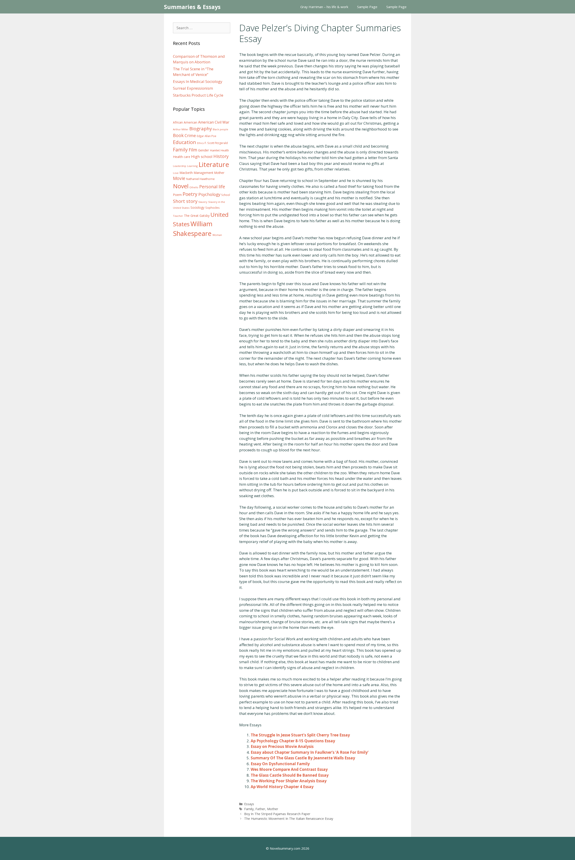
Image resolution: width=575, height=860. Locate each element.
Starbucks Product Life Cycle (198, 95)
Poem (177, 195)
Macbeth (186, 172)
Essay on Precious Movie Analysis (282, 746)
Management (203, 173)
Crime (190, 135)
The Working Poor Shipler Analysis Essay (289, 780)
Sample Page (367, 6)
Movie (179, 178)
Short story (185, 201)
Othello (193, 187)
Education (184, 142)
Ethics (200, 143)
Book (178, 135)
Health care (181, 157)
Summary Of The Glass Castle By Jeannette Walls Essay (303, 757)
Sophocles (212, 208)
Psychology (209, 194)
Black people (220, 129)
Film (193, 150)
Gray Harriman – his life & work (324, 6)
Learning (192, 166)
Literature (214, 164)
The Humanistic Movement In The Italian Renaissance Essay (288, 818)
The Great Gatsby (197, 215)
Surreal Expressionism (193, 88)
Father (260, 809)
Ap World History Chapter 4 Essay (282, 786)
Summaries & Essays (192, 7)
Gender (203, 150)
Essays (249, 804)
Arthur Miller (180, 129)
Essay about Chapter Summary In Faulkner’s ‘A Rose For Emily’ (310, 752)
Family (249, 809)
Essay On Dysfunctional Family (280, 763)
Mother (272, 809)
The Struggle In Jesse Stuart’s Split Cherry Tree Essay (300, 735)
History (221, 156)
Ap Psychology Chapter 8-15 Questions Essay (293, 740)
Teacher (178, 215)
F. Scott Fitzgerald (216, 143)
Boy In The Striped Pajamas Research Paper (277, 814)
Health (225, 150)
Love (176, 173)
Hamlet (215, 150)
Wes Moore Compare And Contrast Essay (289, 769)
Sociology (197, 208)
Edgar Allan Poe (206, 136)
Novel (180, 186)
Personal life (212, 187)
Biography (200, 128)
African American (185, 122)
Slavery (202, 202)
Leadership (179, 166)
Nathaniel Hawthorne (200, 179)
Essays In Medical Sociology (197, 81)
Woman (217, 235)
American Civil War (213, 122)
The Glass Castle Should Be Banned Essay (290, 775)
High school (201, 156)
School (225, 195)
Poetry (190, 194)
